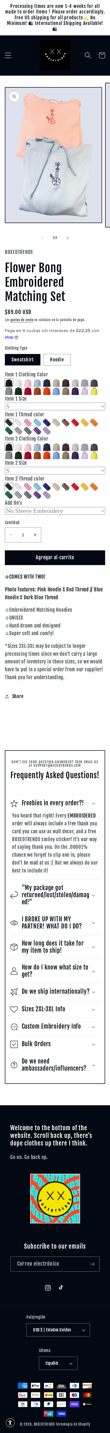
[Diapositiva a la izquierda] (42, 237)
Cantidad (12, 522)
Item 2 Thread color (25, 479)
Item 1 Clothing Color (26, 375)
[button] (8, 55)
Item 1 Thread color (24, 415)
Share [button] (18, 696)
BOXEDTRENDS (44, 1424)
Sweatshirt (23, 359)
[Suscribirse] (92, 1264)
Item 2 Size (16, 463)
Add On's (13, 503)
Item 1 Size (16, 399)
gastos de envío (21, 320)
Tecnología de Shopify (73, 1424)
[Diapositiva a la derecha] (67, 237)
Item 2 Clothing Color (26, 439)
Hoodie (57, 359)
